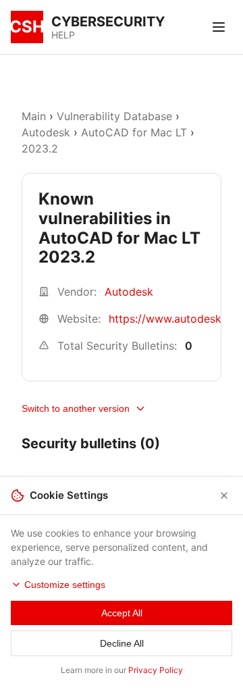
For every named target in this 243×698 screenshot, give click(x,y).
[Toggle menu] (218, 27)
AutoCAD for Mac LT (134, 132)
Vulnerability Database (114, 116)
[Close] (224, 495)
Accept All (121, 613)
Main (34, 116)
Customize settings (64, 584)
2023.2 (40, 148)
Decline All (122, 643)
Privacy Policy (155, 670)
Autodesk (46, 132)
